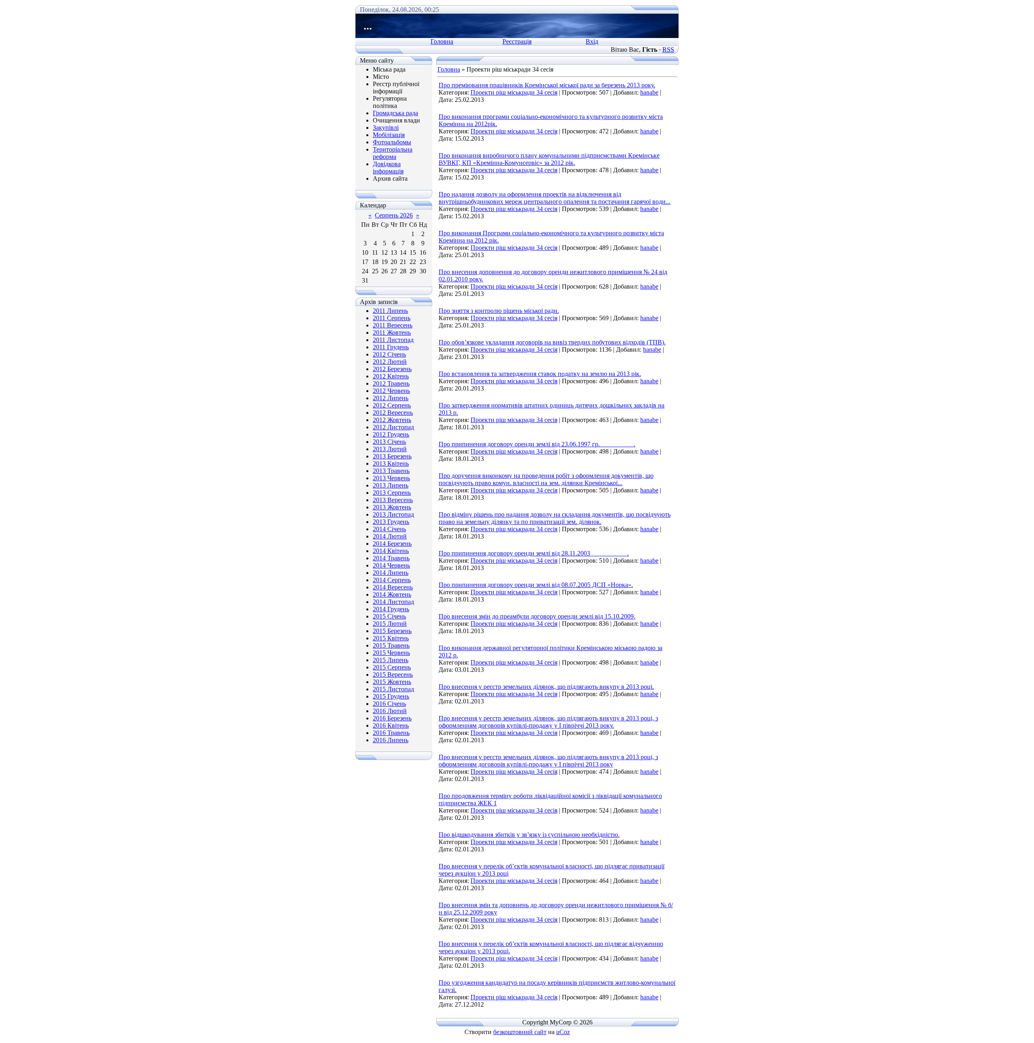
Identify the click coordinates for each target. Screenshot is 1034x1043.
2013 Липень (390, 485)
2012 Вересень (393, 412)
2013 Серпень (392, 492)
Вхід (592, 41)
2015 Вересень (393, 674)
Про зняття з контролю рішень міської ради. (499, 310)
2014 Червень (391, 565)
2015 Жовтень (392, 681)
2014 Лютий (390, 536)
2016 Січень (389, 703)
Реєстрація (517, 41)
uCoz (563, 1031)
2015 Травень (391, 645)
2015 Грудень (391, 696)
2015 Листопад (393, 689)
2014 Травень (391, 558)
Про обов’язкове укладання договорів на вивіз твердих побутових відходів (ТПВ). (552, 342)
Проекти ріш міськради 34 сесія (514, 92)
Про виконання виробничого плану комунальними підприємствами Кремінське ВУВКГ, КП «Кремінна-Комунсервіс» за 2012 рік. (549, 159)
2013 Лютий (390, 448)
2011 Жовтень (392, 332)
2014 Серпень (392, 579)
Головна (442, 41)
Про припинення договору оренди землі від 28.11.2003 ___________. (534, 553)
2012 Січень (389, 354)
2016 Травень (391, 732)
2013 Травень (391, 470)
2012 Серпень (392, 405)
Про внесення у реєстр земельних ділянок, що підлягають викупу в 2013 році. (546, 686)
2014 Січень (389, 529)
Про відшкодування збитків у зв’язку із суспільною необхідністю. (529, 834)
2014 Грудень (391, 609)
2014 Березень (392, 543)
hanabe (649, 92)
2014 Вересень (393, 587)
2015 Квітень (391, 638)
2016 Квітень (391, 725)
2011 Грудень (391, 347)
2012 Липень (390, 398)
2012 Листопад (393, 427)
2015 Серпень (392, 667)
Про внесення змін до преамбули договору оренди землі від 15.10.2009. (537, 616)
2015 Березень (392, 630)
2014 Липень (390, 572)
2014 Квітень (391, 550)
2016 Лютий (390, 710)
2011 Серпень (391, 318)
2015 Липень (390, 660)
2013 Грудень (391, 521)
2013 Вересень (393, 499)
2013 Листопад (393, 514)
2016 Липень (390, 740)
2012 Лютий (390, 361)
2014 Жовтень (392, 594)
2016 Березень (392, 718)
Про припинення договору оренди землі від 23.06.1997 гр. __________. (537, 444)
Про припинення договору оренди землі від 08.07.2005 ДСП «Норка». (536, 584)
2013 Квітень (391, 463)
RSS (668, 49)
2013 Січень (389, 441)
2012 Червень (391, 390)
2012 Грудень (391, 434)
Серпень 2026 (394, 215)
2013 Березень (392, 456)
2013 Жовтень (392, 507)
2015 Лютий (390, 623)
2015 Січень (389, 616)
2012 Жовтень (392, 419)
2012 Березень (392, 368)
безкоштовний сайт (519, 1031)
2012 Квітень (391, 376)
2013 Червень (391, 478)
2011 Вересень (392, 325)
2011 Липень (390, 310)
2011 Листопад (393, 339)
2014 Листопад (393, 601)
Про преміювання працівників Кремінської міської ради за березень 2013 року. (547, 85)
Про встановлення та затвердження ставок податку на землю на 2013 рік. (540, 373)
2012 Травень (391, 383)
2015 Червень (391, 652)
